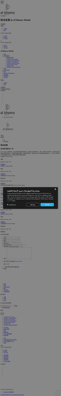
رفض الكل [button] (32, 204)
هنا (26, 198)
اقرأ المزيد (9, 200)
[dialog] (30, 198)
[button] (11, 204)
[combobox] (55, 189)
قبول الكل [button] (47, 204)
